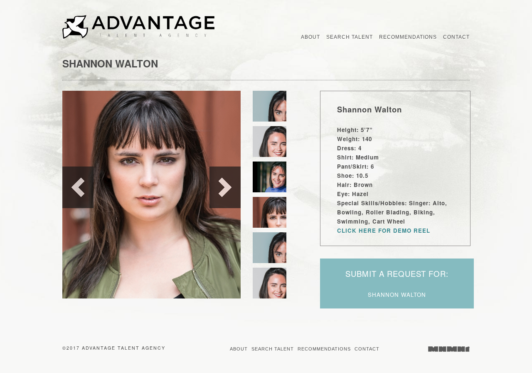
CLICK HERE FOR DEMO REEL (383, 230)
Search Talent (272, 348)
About (239, 348)
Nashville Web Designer (449, 349)
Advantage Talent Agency (152, 27)
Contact (367, 348)
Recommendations (324, 348)
